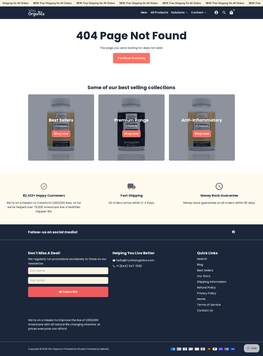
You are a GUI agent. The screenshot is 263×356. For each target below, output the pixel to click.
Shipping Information (211, 282)
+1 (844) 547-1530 (127, 266)
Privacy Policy (206, 293)
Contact (199, 12)
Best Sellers (205, 270)
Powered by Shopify (75, 348)
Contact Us (205, 310)
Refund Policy (206, 287)
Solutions (179, 12)
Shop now (61, 134)
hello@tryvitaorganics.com (133, 260)
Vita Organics (55, 348)
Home (201, 299)
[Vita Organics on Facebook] (233, 232)
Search (202, 259)
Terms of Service (209, 305)
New (144, 12)
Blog (200, 265)
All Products (159, 12)
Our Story (203, 276)
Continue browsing (131, 58)
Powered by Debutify (98, 348)
